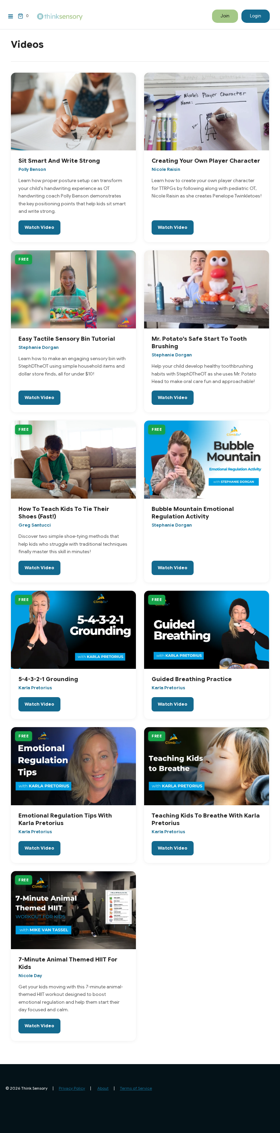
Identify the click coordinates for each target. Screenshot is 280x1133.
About (103, 1088)
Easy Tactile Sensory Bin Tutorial (66, 338)
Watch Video (39, 227)
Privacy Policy (72, 1088)
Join (225, 16)
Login (255, 16)
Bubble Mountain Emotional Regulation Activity (193, 512)
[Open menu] (10, 16)
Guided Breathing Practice (192, 679)
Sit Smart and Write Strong (59, 160)
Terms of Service (136, 1088)
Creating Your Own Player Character (206, 160)
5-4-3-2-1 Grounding (48, 679)
